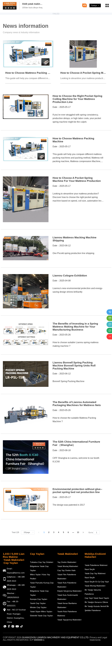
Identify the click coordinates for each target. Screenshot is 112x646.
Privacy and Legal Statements (98, 638)
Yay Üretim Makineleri (66, 562)
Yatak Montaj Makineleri (67, 566)
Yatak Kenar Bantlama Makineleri (67, 605)
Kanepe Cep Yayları (38, 599)
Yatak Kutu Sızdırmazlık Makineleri (67, 597)
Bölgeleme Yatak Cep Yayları (39, 568)
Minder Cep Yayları (38, 607)
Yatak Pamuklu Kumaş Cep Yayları (42, 585)
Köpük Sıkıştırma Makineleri (69, 591)
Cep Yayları (37, 553)
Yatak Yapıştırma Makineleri (69, 620)
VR (84, 5)
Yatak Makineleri (67, 553)
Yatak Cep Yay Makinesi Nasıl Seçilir (95, 575)
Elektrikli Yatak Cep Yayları (41, 615)
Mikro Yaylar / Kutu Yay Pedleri (40, 576)
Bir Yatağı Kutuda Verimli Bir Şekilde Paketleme (97, 608)
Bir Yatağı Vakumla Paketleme (93, 592)
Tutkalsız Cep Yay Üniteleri (41, 562)
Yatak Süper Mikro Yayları (41, 611)
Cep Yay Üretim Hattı (66, 570)
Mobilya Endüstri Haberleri (95, 555)
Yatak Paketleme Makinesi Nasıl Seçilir (96, 567)
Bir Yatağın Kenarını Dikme (96, 602)
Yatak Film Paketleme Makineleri (66, 576)
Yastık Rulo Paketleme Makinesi (67, 613)
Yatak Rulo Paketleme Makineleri (66, 585)
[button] (107, 6)
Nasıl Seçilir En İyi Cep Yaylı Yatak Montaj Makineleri (97, 584)
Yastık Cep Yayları (38, 603)
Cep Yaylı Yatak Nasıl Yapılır (97, 598)
